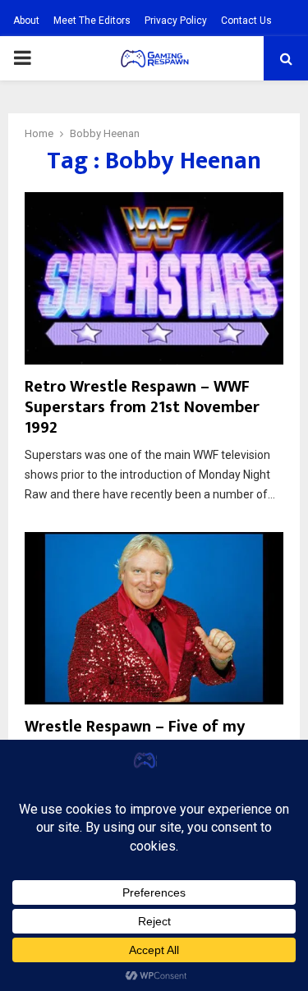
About (26, 20)
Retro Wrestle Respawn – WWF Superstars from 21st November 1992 (142, 407)
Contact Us (246, 20)
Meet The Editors (92, 20)
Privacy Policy (176, 20)
